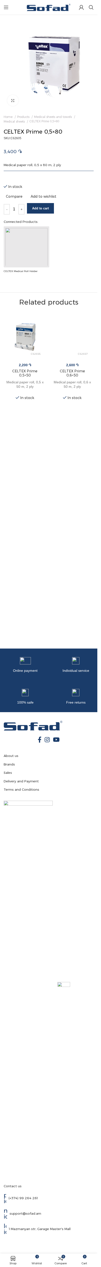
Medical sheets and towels (53, 117)
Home (8, 117)
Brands (9, 764)
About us (11, 756)
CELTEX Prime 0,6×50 (72, 373)
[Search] (91, 7)
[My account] (81, 7)
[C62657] (72, 335)
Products (23, 117)
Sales (8, 773)
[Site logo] (49, 6)
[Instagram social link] (47, 740)
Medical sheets (15, 121)
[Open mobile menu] (6, 7)
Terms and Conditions (21, 789)
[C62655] (25, 335)
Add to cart (40, 208)
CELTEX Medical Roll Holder (21, 271)
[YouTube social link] (56, 740)
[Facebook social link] (39, 740)
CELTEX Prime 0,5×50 (25, 373)
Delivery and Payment (21, 781)
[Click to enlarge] (12, 100)
